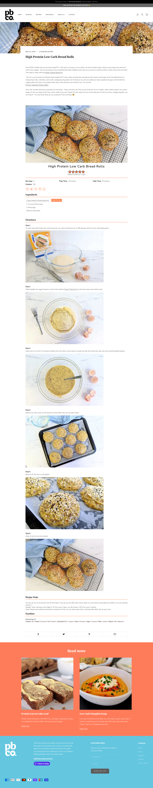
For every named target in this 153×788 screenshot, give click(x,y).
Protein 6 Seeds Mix (71, 289)
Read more (25, 726)
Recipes (39, 14)
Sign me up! (100, 771)
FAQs (140, 748)
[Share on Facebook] (38, 634)
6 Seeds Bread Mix (46, 51)
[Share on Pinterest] (89, 634)
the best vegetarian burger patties (37, 85)
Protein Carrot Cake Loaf (35, 713)
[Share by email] (115, 634)
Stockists (141, 755)
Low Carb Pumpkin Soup (93, 713)
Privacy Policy (143, 763)
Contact (72, 14)
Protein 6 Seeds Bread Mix (54, 72)
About (140, 752)
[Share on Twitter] (63, 634)
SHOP (20, 14)
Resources (50, 14)
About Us (61, 14)
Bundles (29, 14)
